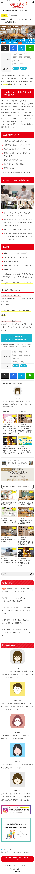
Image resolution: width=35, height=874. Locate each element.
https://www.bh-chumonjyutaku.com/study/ (15, 338)
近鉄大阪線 (27, 57)
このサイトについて (26, 865)
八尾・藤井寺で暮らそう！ (16, 869)
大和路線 (15, 63)
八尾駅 (21, 63)
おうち (4, 15)
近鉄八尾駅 (16, 60)
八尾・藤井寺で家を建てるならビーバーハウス (14, 10)
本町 (25, 54)
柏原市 (20, 57)
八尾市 (20, 54)
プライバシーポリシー (11, 865)
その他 (24, 68)
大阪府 (14, 54)
